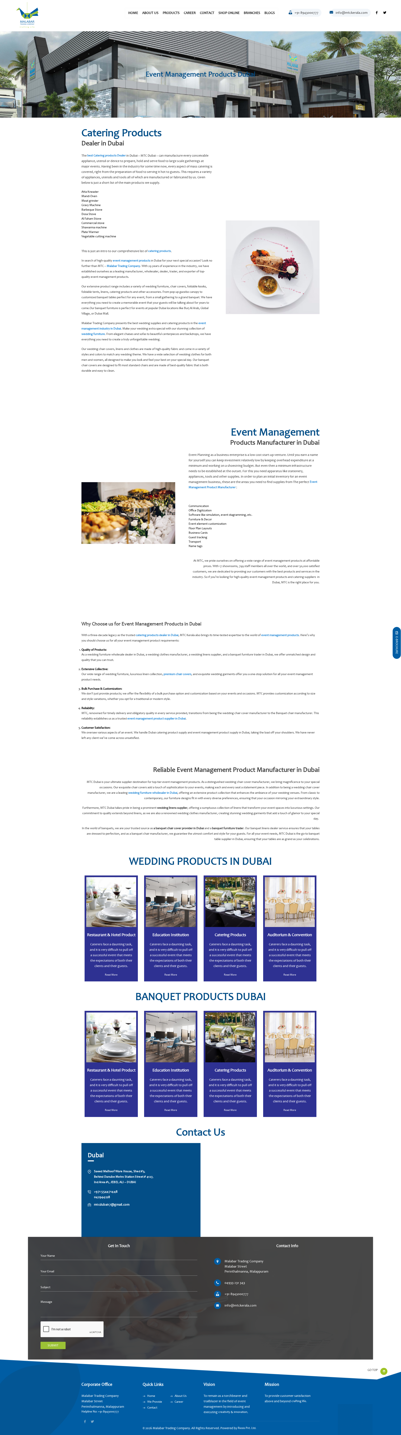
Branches (252, 13)
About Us (150, 13)
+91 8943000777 (306, 12)
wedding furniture (93, 334)
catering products (159, 251)
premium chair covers (177, 674)
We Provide (154, 1402)
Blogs (269, 13)
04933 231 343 (235, 1282)
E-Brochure (397, 645)
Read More (111, 974)
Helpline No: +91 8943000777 (100, 1412)
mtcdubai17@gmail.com (111, 1204)
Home (133, 13)
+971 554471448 (106, 1192)
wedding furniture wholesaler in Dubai (152, 793)
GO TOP (373, 1370)
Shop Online (229, 13)
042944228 (102, 1197)
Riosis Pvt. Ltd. (247, 1428)
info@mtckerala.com (352, 12)
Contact (207, 13)
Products (171, 13)
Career (190, 13)
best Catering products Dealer (106, 155)
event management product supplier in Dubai (156, 719)
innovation (240, 1412)
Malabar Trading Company (123, 266)
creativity (224, 1412)
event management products (131, 261)
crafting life (298, 1401)
